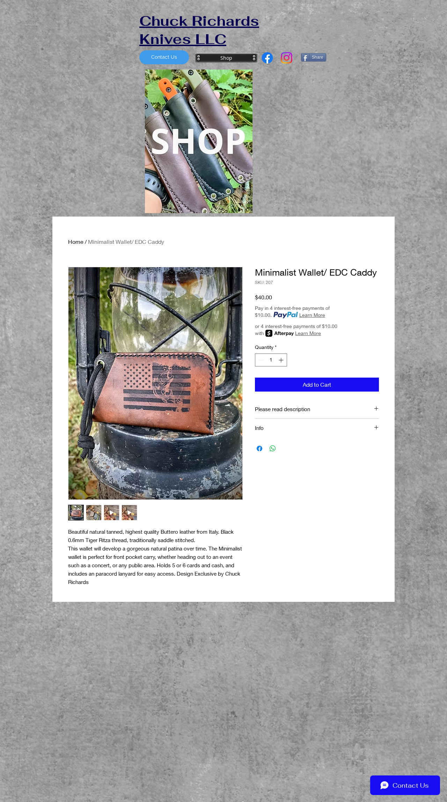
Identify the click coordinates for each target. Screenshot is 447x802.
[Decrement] (260, 360)
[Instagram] (286, 57)
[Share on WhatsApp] (273, 448)
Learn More (312, 315)
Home (75, 241)
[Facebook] (267, 57)
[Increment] (281, 360)
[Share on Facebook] (259, 448)
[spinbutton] (271, 360)
